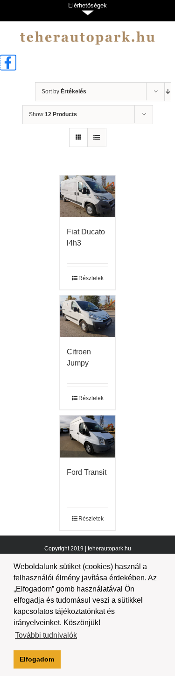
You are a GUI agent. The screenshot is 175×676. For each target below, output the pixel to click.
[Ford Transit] (87, 436)
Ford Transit (86, 472)
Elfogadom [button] (37, 659)
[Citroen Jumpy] (87, 316)
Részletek (91, 278)
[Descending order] (168, 91)
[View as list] (97, 137)
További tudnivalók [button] (46, 635)
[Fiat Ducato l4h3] (87, 196)
